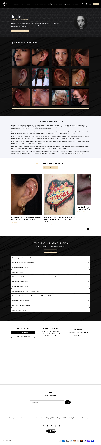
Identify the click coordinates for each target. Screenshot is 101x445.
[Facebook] (47, 426)
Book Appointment (14, 418)
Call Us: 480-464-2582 (23, 332)
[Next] (88, 229)
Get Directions (78, 335)
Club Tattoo (8, 440)
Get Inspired (14, 222)
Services (16, 4)
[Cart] (90, 4)
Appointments (25, 4)
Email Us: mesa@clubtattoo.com (23, 336)
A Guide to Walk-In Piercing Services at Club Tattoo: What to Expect (26, 218)
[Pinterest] (59, 426)
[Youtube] (51, 426)
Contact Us (24, 418)
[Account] (82, 4)
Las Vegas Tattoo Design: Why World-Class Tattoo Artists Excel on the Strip (59, 219)
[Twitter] (43, 426)
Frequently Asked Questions (85, 418)
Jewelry (50, 4)
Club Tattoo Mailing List (69, 418)
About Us (75, 4)
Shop (55, 4)
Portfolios (35, 4)
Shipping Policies (50, 418)
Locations (43, 4)
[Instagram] (55, 426)
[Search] (86, 4)
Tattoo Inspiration (64, 4)
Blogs (58, 418)
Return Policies (40, 418)
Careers (31, 418)
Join (68, 402)
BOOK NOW (96, 4)
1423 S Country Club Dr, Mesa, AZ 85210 (78, 332)
